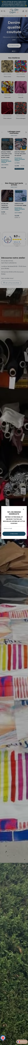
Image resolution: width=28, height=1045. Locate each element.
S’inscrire (14, 534)
